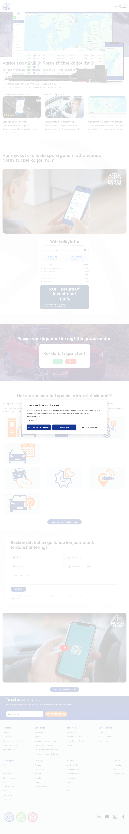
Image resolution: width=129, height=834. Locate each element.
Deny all (64, 427)
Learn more (32, 420)
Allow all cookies (38, 427)
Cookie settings (90, 427)
